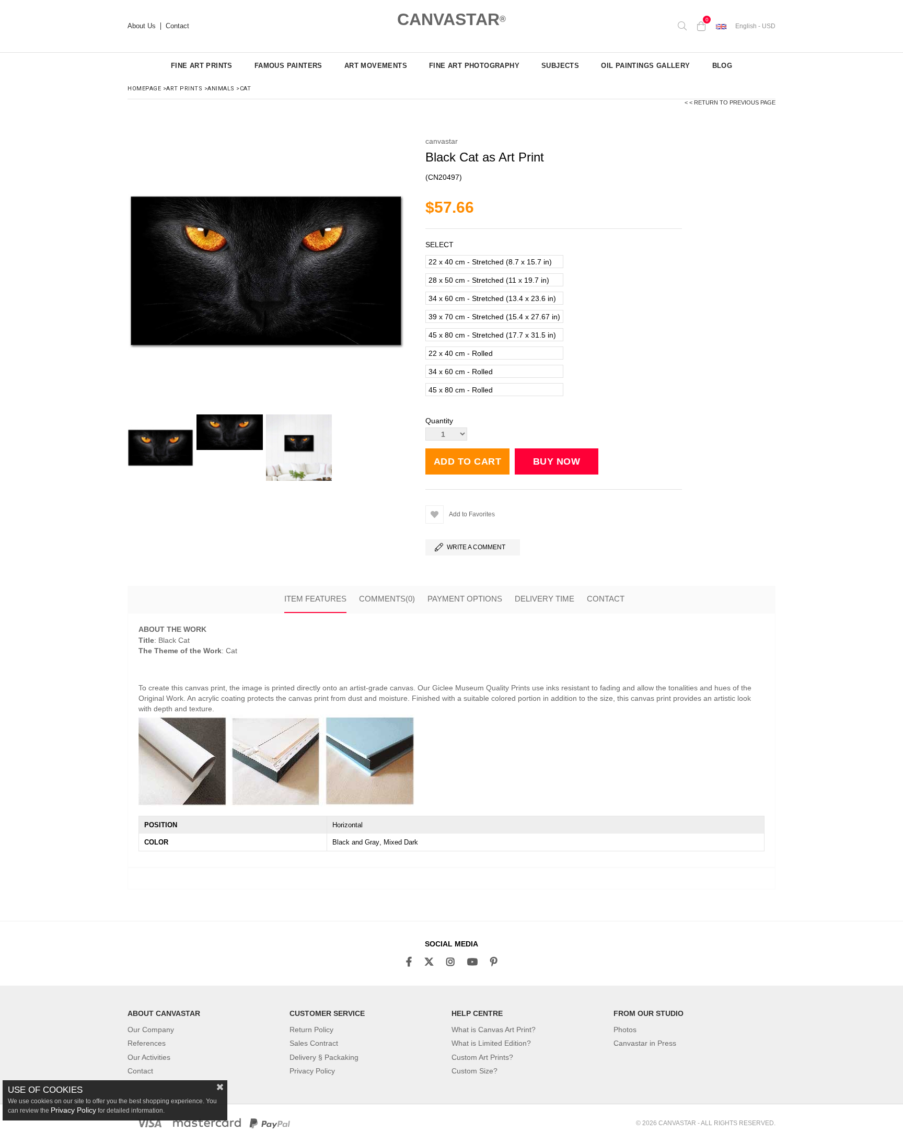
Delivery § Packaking (324, 1057)
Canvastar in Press (644, 1043)
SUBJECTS (560, 66)
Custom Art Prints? (482, 1057)
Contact (177, 26)
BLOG (722, 66)
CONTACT (605, 598)
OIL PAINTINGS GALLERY (645, 66)
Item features (315, 598)
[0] (701, 26)
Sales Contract (314, 1043)
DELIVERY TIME (544, 598)
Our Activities (149, 1057)
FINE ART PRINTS (202, 66)
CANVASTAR (451, 19)
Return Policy (311, 1029)
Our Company (151, 1029)
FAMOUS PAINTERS (288, 66)
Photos (624, 1029)
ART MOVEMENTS (375, 66)
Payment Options (464, 598)
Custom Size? (474, 1071)
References (147, 1043)
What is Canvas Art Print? (494, 1029)
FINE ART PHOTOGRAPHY (474, 66)
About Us (142, 26)
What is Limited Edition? (491, 1043)
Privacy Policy (312, 1071)
